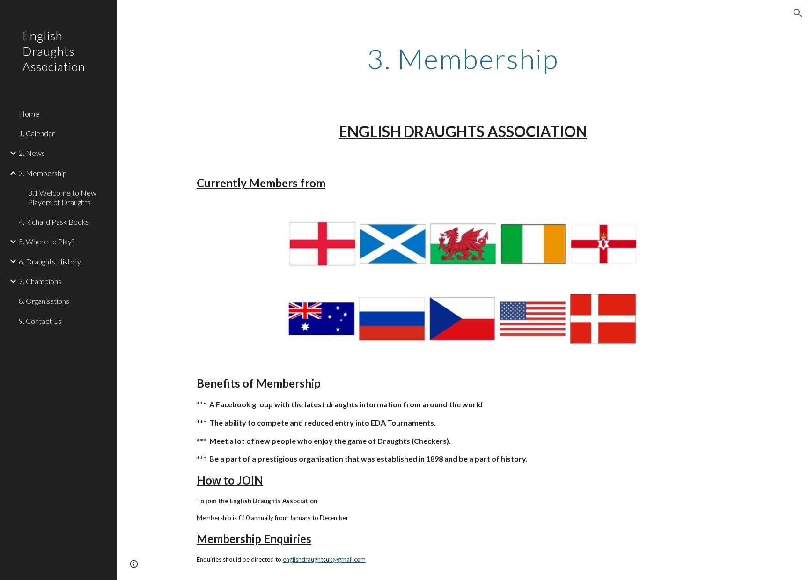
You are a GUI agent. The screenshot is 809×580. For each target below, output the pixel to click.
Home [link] (29, 113)
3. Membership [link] (43, 173)
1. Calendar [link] (37, 133)
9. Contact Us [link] (40, 320)
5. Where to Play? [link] (46, 241)
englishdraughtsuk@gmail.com (324, 559)
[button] (798, 13)
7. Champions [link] (40, 281)
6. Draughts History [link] (50, 261)
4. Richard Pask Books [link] (54, 221)
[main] (463, 58)
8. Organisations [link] (44, 300)
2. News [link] (32, 152)
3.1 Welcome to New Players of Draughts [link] (62, 197)
